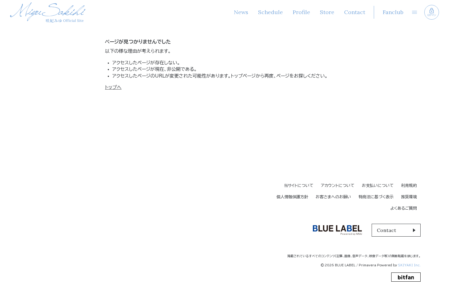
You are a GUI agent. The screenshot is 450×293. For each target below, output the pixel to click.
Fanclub (393, 12)
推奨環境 (409, 197)
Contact (354, 12)
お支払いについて (378, 186)
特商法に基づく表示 (376, 197)
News (241, 12)
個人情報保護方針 (292, 197)
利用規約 (409, 186)
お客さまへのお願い (333, 197)
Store (327, 12)
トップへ (113, 87)
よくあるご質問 (403, 208)
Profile (301, 12)
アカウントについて (337, 186)
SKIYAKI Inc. (409, 265)
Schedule (270, 12)
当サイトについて (298, 186)
